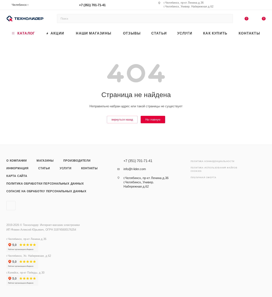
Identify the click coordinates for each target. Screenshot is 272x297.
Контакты (89, 168)
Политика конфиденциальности (213, 161)
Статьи (44, 168)
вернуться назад (122, 119)
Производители (76, 160)
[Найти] (227, 18)
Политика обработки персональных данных (45, 183)
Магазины (45, 160)
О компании (16, 160)
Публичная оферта (203, 177)
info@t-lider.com (134, 169)
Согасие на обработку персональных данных (46, 191)
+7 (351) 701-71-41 (92, 5)
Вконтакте (11, 205)
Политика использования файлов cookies (214, 169)
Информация (17, 168)
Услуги (65, 168)
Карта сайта (16, 176)
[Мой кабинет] (264, 5)
